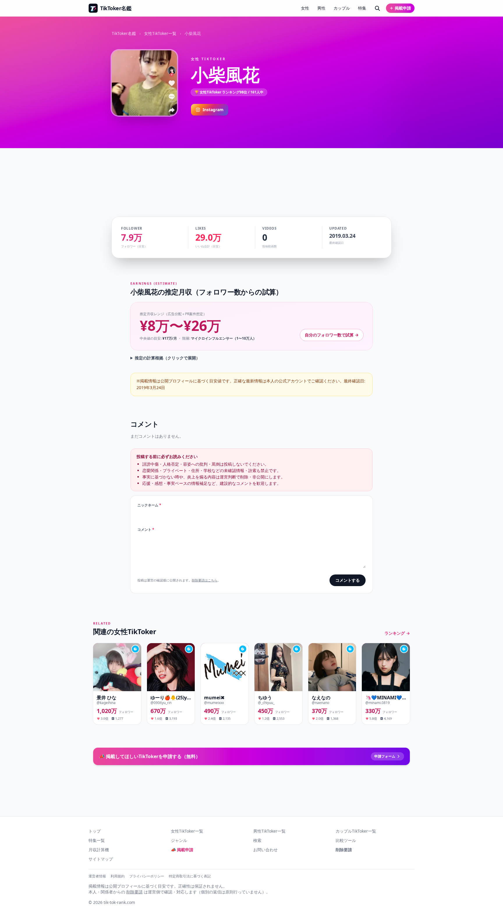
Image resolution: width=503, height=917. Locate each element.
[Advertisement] (251, 173)
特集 (362, 8)
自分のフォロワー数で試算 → (332, 335)
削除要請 (344, 849)
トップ (94, 831)
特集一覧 (96, 840)
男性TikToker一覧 (269, 831)
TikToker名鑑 (124, 33)
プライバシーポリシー (146, 876)
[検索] (377, 8)
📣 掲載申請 (182, 849)
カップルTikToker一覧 (356, 831)
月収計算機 (98, 849)
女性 (305, 8)
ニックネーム (149, 505)
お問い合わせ (265, 849)
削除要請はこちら (204, 580)
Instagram (213, 109)
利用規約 (118, 876)
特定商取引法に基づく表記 (190, 876)
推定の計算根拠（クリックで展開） (167, 358)
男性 (321, 8)
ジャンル (179, 840)
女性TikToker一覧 (160, 33)
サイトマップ (100, 859)
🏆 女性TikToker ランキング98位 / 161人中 (228, 92)
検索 (257, 840)
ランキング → (397, 633)
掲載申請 (403, 8)
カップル (342, 8)
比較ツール (346, 840)
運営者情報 (97, 876)
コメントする (347, 580)
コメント (145, 529)
